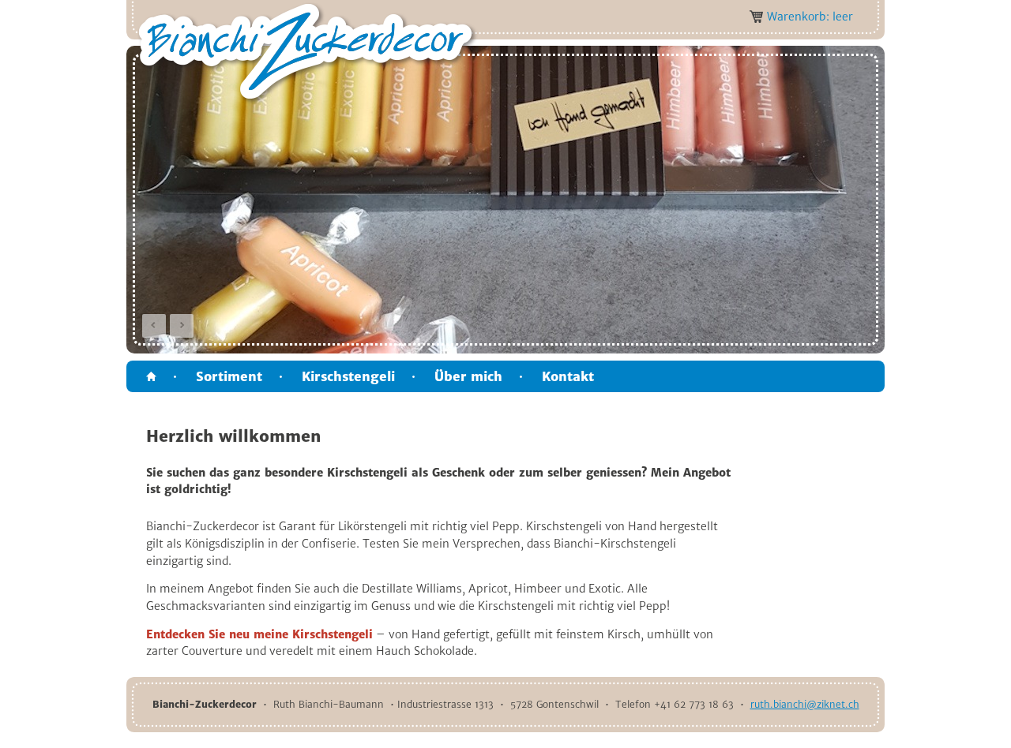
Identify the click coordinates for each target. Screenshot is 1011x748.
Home (151, 376)
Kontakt (568, 376)
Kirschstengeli (348, 376)
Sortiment (229, 376)
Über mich (468, 376)
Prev (154, 326)
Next (182, 326)
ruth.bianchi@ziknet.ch (804, 704)
